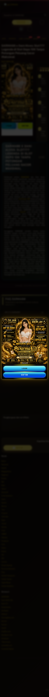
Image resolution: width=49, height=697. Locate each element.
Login (24, 368)
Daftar (24, 375)
